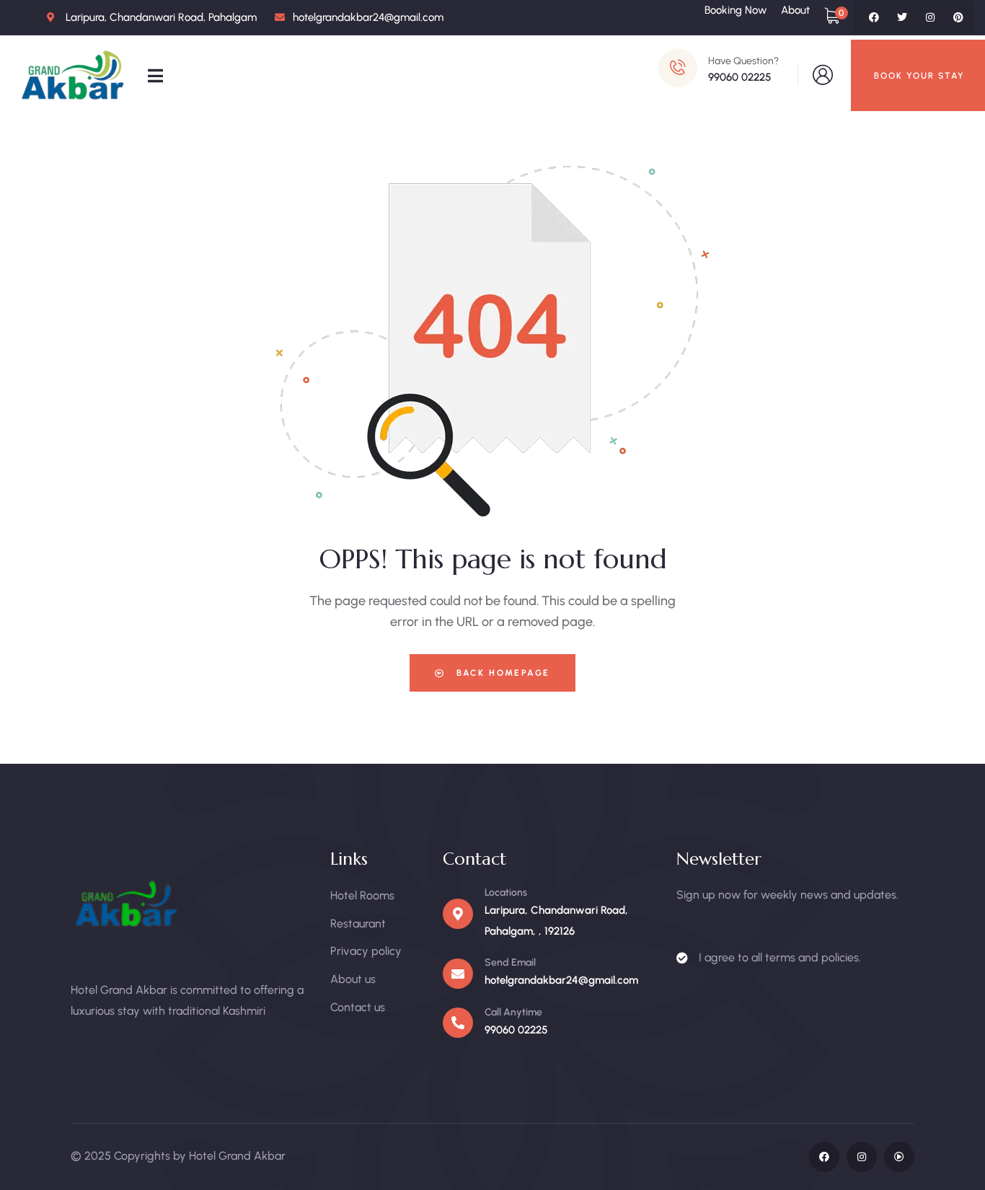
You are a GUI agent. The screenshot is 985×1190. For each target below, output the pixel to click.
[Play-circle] (899, 1157)
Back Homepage (501, 673)
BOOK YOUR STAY (919, 76)
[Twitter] (902, 17)
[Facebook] (874, 17)
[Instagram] (930, 17)
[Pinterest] (958, 17)
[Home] (74, 75)
